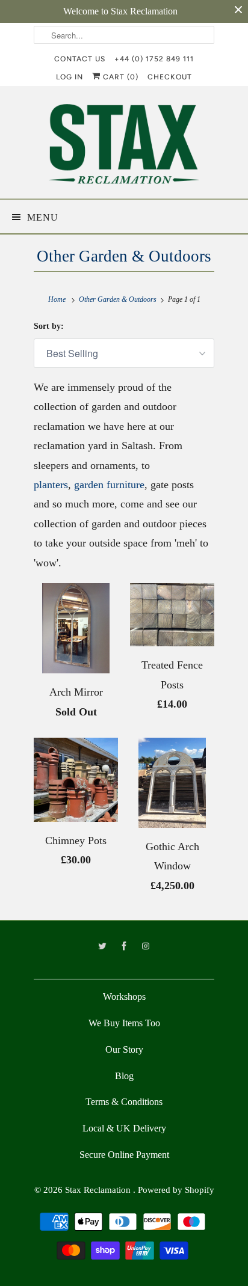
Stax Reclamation (99, 1190)
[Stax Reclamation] (124, 146)
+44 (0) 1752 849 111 (154, 59)
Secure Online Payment (124, 1155)
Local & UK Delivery (124, 1128)
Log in (69, 77)
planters (51, 485)
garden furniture (109, 485)
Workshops (124, 996)
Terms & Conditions (124, 1102)
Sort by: (49, 326)
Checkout (169, 77)
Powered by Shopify (176, 1190)
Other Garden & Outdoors (124, 256)
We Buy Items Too (124, 1023)
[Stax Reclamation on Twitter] (102, 946)
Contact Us (79, 59)
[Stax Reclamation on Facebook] (124, 946)
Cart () (119, 77)
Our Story (124, 1049)
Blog (124, 1076)
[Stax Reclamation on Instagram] (145, 946)
